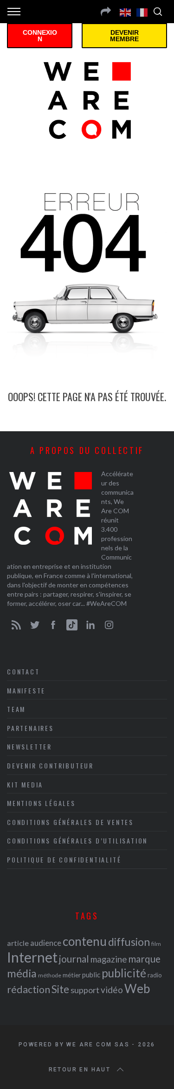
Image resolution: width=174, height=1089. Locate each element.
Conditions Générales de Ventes (70, 822)
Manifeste (26, 690)
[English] (126, 11)
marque (144, 958)
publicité (124, 973)
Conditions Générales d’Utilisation (77, 840)
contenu (85, 941)
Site (60, 989)
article (18, 942)
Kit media (25, 784)
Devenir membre (124, 36)
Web (137, 988)
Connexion (40, 36)
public (91, 974)
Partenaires (30, 728)
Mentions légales (41, 803)
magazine (108, 959)
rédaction (28, 989)
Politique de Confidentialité (64, 859)
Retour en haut (80, 1069)
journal (74, 958)
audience (45, 943)
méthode (49, 975)
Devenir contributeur (50, 765)
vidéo (112, 989)
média (22, 973)
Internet (32, 957)
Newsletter (29, 746)
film (156, 943)
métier (72, 975)
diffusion (129, 941)
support (85, 990)
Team (16, 709)
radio (155, 975)
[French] (142, 11)
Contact (23, 671)
